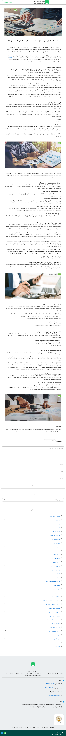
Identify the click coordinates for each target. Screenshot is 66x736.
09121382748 (49, 687)
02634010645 (50, 683)
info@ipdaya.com (54, 695)
